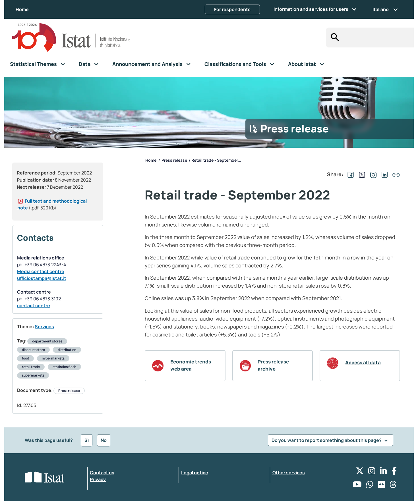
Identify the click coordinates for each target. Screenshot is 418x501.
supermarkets (33, 375)
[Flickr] (381, 485)
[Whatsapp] (369, 485)
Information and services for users (311, 9)
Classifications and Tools (235, 64)
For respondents (232, 9)
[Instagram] (371, 472)
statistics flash (64, 366)
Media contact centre (40, 271)
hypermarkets (53, 358)
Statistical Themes (33, 64)
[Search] (333, 37)
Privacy (98, 479)
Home (22, 9)
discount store (33, 349)
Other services (288, 472)
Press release (69, 390)
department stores (47, 341)
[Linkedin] (383, 472)
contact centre (33, 305)
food (25, 358)
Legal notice (194, 472)
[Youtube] (357, 485)
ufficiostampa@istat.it (41, 278)
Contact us (102, 472)
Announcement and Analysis (147, 64)
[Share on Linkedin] (383, 174)
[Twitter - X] (360, 472)
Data (84, 64)
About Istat (302, 64)
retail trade (31, 366)
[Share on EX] (361, 174)
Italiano (381, 9)
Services (44, 326)
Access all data (363, 362)
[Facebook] (394, 472)
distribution (67, 349)
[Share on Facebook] (349, 174)
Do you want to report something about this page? (327, 440)
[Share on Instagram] (372, 174)
